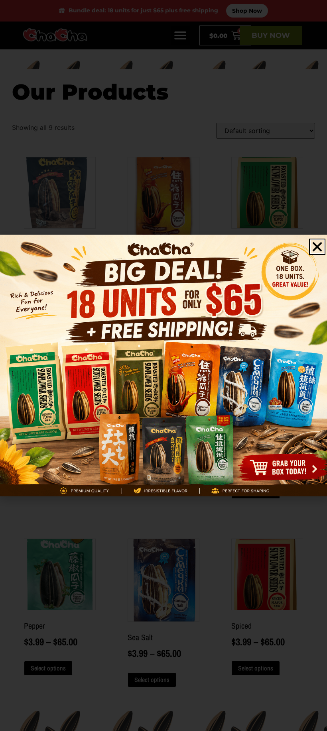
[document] (163, 365)
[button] (317, 246)
